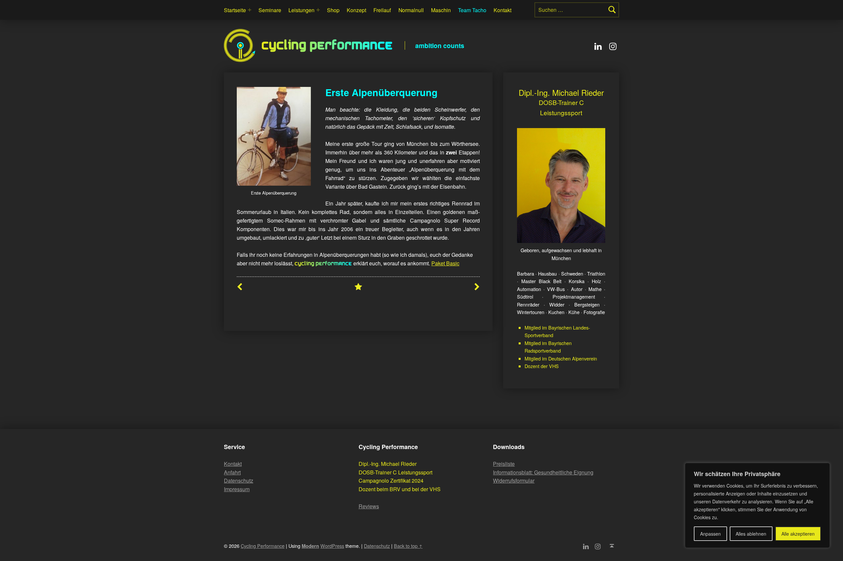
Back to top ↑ (408, 545)
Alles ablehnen (751, 533)
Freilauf (382, 10)
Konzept (356, 10)
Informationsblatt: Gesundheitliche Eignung (543, 472)
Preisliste (504, 464)
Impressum (237, 489)
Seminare (269, 10)
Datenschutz (238, 480)
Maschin (441, 10)
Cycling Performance (327, 45)
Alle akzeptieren (798, 533)
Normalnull (411, 10)
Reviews (369, 506)
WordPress (332, 545)
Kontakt (502, 10)
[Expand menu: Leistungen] (318, 10)
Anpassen (710, 533)
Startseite (235, 10)
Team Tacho (472, 10)
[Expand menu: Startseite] (249, 10)
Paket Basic (445, 263)
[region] (757, 505)
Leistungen (301, 10)
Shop (333, 10)
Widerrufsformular (513, 480)
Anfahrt (232, 472)
